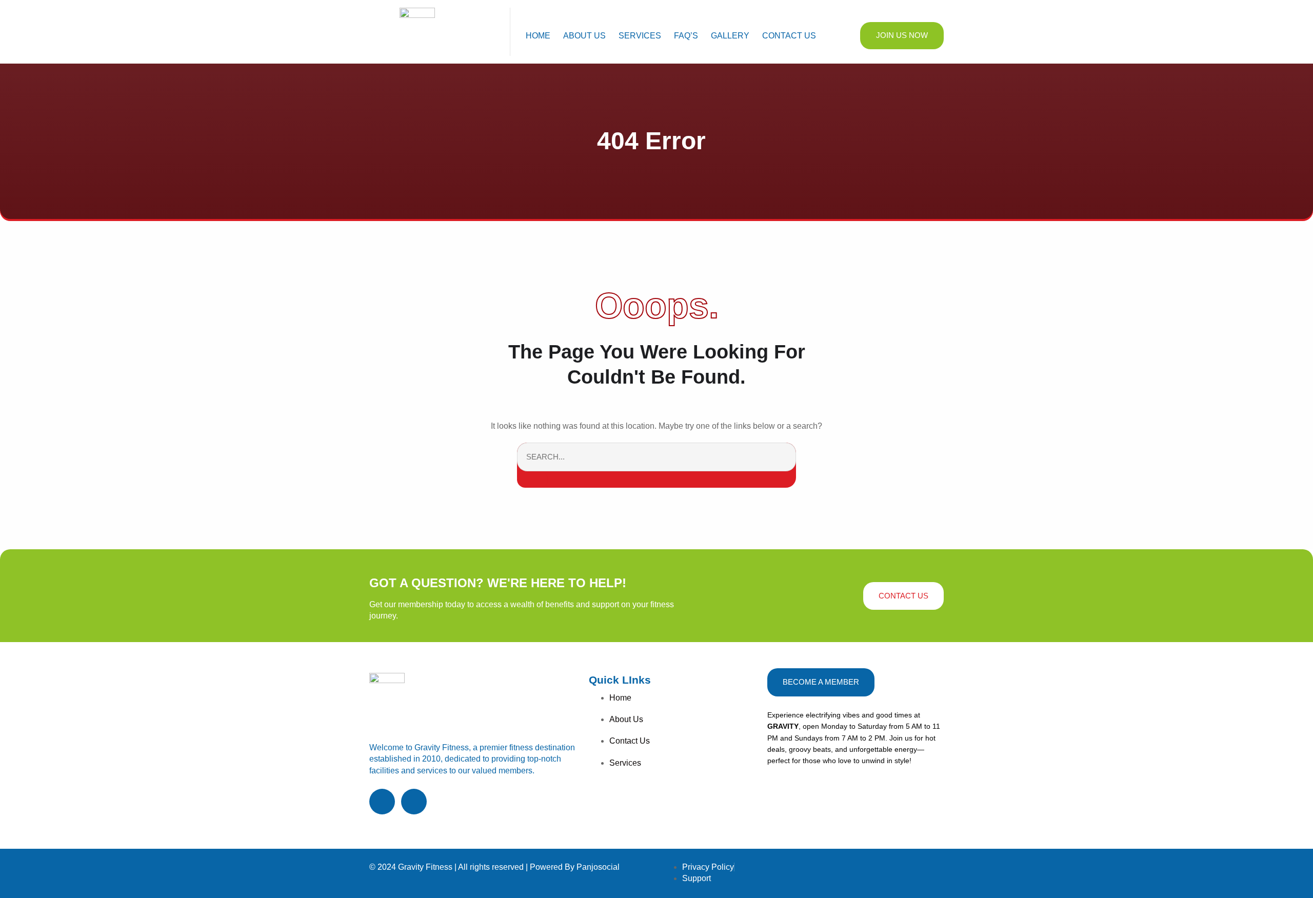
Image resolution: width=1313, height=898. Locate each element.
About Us (584, 35)
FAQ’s (686, 35)
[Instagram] (414, 801)
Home (538, 35)
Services (640, 35)
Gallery (730, 35)
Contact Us (789, 35)
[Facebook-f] (382, 801)
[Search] (532, 479)
